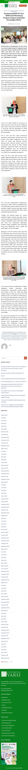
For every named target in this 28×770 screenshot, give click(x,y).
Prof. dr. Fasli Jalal (23, 338)
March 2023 (4, 529)
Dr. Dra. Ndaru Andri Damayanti (16, 335)
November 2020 (5, 602)
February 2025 (4, 465)
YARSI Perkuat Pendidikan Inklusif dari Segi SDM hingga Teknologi (13, 396)
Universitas (14, 11)
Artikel (5, 10)
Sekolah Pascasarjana (7, 712)
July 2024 (3, 484)
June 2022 (3, 554)
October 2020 (4, 605)
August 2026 (4, 415)
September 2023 (5, 512)
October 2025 (4, 443)
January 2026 (4, 434)
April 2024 (3, 493)
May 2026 (3, 423)
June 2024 (3, 487)
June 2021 (3, 588)
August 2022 (4, 549)
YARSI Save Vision (20, 339)
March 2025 (4, 462)
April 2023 (3, 526)
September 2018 (5, 658)
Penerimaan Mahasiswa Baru (9, 720)
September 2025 (5, 445)
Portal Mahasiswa (6, 723)
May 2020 (3, 616)
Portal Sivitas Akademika (8, 725)
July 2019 (3, 644)
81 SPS (2, 375)
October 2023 (4, 510)
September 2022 (5, 546)
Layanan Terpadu (6, 730)
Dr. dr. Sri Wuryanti (21, 333)
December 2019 (5, 630)
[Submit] (25, 358)
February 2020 (4, 624)
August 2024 (4, 482)
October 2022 (4, 543)
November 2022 (5, 540)
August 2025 (4, 448)
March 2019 (4, 652)
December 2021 (5, 571)
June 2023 (3, 521)
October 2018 (4, 655)
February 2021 (4, 596)
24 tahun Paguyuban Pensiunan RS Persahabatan (13, 378)
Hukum (4, 705)
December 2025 (5, 437)
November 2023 (5, 507)
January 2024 (4, 501)
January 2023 (4, 535)
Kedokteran (5, 697)
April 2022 (3, 560)
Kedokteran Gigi (6, 700)
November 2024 (5, 473)
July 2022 (3, 552)
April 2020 (3, 619)
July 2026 (3, 417)
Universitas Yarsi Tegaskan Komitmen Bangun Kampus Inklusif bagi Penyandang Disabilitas (12, 405)
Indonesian (12, 2)
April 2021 (3, 591)
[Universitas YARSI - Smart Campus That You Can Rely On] (11, 5)
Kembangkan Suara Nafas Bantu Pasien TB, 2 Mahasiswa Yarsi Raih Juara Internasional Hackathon (12, 386)
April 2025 (3, 459)
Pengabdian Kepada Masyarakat (16, 10)
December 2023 (5, 504)
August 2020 (4, 610)
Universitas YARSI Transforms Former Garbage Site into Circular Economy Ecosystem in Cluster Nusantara (13, 368)
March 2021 (4, 593)
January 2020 (4, 627)
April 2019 (3, 649)
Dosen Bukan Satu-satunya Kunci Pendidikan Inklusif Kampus (12, 391)
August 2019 (4, 641)
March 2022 (4, 563)
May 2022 (3, 557)
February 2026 (4, 431)
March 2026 (4, 429)
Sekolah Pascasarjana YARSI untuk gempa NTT (12, 373)
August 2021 (4, 582)
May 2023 (3, 524)
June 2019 (3, 646)
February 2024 (4, 498)
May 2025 (3, 457)
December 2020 (5, 599)
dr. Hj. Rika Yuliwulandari (15, 336)
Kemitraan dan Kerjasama (8, 735)
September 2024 (5, 479)
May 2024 (3, 490)
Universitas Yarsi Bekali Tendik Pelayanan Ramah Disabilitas (13, 401)
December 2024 (5, 471)
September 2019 (5, 638)
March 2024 (4, 496)
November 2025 (5, 440)
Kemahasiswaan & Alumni (8, 733)
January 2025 (4, 468)
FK (8, 10)
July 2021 (3, 585)
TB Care (14, 339)
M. (19, 23)
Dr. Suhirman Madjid (10, 338)
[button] (2, 5)
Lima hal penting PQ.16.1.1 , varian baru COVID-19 (13, 381)
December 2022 (5, 538)
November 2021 (5, 574)
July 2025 (3, 451)
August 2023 (4, 515)
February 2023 (4, 532)
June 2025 (3, 454)
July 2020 (3, 613)
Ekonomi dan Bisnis (7, 702)
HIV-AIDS (17, 338)
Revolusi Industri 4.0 (8, 339)
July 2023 (3, 518)
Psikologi (4, 710)
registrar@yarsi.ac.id (8, 690)
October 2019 (4, 635)
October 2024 (4, 476)
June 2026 (3, 420)
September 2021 (5, 579)
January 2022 (4, 568)
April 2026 (3, 426)
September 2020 (5, 607)
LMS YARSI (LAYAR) (7, 728)
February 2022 (4, 565)
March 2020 (4, 621)
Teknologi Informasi (7, 707)
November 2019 (5, 633)
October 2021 (4, 577)
